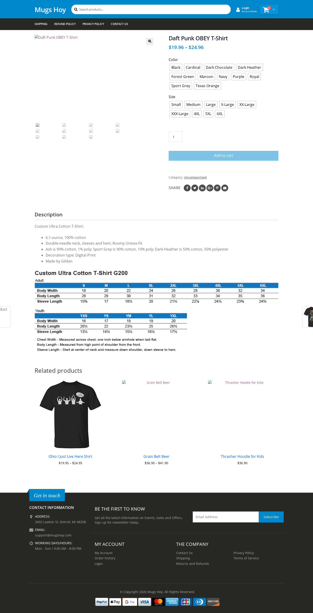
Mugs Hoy (50, 9)
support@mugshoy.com (53, 535)
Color (173, 59)
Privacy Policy (93, 24)
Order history (105, 558)
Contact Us (119, 24)
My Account (104, 553)
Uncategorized (195, 177)
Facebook (187, 188)
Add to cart (223, 155)
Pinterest (217, 188)
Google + (209, 188)
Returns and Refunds (192, 563)
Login (99, 563)
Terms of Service (246, 558)
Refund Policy (65, 24)
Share (174, 187)
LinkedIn (202, 188)
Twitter (194, 188)
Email (224, 188)
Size (172, 96)
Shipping (41, 24)
